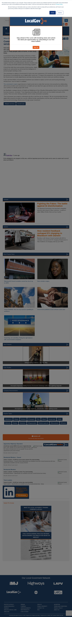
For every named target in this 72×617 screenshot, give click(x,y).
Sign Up (36, 47)
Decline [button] (60, 12)
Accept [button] (52, 12)
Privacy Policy (59, 4)
